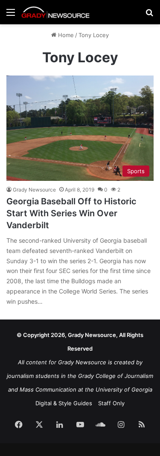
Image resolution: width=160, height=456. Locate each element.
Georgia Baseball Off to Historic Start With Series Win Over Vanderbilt (71, 213)
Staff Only (111, 403)
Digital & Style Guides (63, 403)
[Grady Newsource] (55, 12)
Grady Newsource (34, 189)
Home (65, 35)
